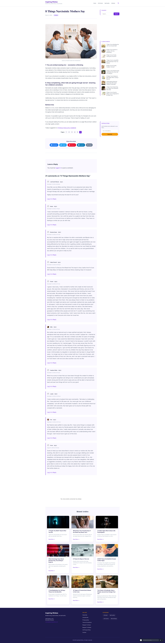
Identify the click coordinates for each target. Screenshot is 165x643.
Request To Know (86, 625)
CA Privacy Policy (86, 630)
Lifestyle (113, 3)
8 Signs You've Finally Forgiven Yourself (111, 66)
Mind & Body (114, 618)
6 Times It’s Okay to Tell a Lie (81, 559)
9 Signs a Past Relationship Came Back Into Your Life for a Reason (112, 72)
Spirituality (107, 3)
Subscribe (110, 134)
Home (94, 3)
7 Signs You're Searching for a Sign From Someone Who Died (112, 88)
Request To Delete (86, 627)
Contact (84, 632)
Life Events (100, 3)
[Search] (118, 3)
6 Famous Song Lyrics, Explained (67, 128)
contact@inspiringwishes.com (51, 622)
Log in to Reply (51, 199)
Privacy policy (85, 620)
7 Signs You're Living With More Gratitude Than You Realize (112, 62)
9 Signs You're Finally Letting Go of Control (111, 55)
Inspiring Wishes (51, 2)
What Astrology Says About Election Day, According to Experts (56, 560)
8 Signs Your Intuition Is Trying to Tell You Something (111, 51)
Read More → (52, 539)
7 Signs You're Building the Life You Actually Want (112, 45)
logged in (58, 168)
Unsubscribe (85, 617)
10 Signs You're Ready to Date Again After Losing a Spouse (112, 78)
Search (116, 13)
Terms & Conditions (87, 622)
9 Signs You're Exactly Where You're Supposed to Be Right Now (112, 94)
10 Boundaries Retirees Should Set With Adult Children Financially (111, 83)
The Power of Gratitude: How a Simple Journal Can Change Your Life (106, 592)
